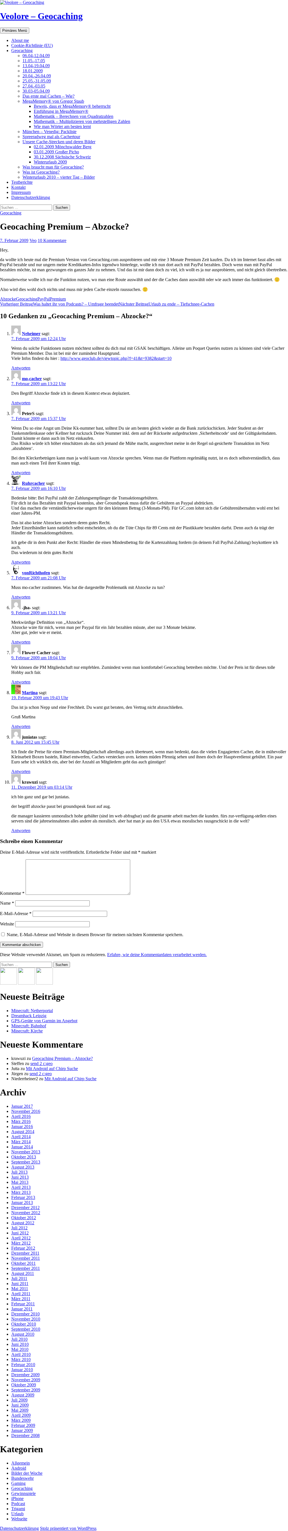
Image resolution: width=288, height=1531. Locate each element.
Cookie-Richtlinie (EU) (32, 45)
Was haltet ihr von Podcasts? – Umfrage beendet (59, 304)
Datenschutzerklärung (30, 197)
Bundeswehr (22, 1478)
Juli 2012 (19, 1227)
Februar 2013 (23, 1197)
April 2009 (21, 1415)
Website (7, 924)
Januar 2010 (22, 1369)
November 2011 (25, 1258)
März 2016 (21, 1121)
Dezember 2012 (25, 1207)
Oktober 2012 (23, 1217)
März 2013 (21, 1192)
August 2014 (22, 1131)
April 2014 (21, 1136)
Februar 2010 (23, 1364)
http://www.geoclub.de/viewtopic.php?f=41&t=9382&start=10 (116, 358)
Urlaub (17, 1513)
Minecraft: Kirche (27, 1030)
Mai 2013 (19, 1182)
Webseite (19, 1518)
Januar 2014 (22, 1146)
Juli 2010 (19, 1339)
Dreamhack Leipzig (28, 1015)
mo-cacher (32, 378)
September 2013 (25, 1162)
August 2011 (22, 1273)
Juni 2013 (20, 1177)
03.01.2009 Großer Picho (56, 151)
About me (20, 40)
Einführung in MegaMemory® (61, 111)
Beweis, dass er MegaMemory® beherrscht (72, 106)
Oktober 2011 (23, 1263)
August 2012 (22, 1222)
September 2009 (25, 1389)
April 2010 (21, 1354)
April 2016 (21, 1116)
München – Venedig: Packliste (49, 131)
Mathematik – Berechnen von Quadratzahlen (73, 116)
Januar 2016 (22, 1126)
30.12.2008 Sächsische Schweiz (62, 156)
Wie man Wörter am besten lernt (62, 126)
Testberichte (22, 182)
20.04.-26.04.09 (36, 75)
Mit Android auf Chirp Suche (52, 1068)
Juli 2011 (19, 1278)
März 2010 (21, 1359)
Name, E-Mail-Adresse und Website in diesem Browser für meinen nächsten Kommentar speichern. (95, 934)
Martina (30, 692)
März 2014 (21, 1141)
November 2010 (25, 1319)
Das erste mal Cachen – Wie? (48, 96)
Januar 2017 (22, 1106)
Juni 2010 (20, 1344)
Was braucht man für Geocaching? (53, 167)
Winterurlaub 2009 (50, 162)
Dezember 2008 (25, 1435)
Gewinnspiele (23, 1493)
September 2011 (25, 1268)
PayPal (43, 299)
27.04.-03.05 (33, 86)
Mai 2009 (19, 1410)
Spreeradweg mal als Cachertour (51, 136)
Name (7, 903)
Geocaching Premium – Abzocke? (62, 1058)
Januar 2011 (22, 1308)
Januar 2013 (22, 1202)
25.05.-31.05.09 (36, 81)
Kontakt (18, 187)
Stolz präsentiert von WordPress (68, 1528)
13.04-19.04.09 (36, 65)
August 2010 (22, 1334)
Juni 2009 (20, 1405)
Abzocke (8, 299)
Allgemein (20, 1463)
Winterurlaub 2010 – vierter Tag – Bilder (58, 177)
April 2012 (21, 1238)
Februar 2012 (23, 1248)
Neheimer (31, 333)
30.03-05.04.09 (36, 91)
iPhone (17, 1498)
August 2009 (22, 1395)
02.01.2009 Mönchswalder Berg (62, 146)
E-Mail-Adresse (16, 913)
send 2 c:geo (41, 1063)
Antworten (20, 368)
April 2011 (20, 1293)
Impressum (21, 192)
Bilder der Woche (26, 1473)
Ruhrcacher (33, 483)
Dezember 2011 (25, 1253)
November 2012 (25, 1212)
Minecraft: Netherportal (32, 1010)
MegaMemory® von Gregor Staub (53, 101)
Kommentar (12, 893)
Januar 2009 (22, 1430)
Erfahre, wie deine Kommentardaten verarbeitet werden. (157, 954)
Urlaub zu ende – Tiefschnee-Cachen (166, 304)
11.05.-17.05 (33, 60)
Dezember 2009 (25, 1374)
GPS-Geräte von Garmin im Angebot (44, 1020)
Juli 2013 (19, 1172)
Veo (33, 240)
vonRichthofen (36, 572)
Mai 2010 (19, 1349)
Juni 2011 (19, 1283)
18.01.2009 (32, 70)
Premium (58, 299)
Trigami (18, 1508)
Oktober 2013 (23, 1157)
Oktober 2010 (23, 1324)
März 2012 (21, 1243)
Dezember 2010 (25, 1314)
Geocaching (22, 50)
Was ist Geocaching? (41, 172)
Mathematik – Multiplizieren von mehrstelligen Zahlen (82, 121)
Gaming (18, 1483)
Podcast (18, 1503)
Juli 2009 (19, 1400)
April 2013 (21, 1187)
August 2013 (22, 1167)
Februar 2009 (23, 1425)
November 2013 (25, 1151)
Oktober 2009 (23, 1384)
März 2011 (20, 1298)
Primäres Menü (14, 30)
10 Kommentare (52, 240)
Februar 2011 (23, 1303)
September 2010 (25, 1329)
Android (18, 1468)
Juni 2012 (20, 1232)
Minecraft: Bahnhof (28, 1025)
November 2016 (25, 1111)
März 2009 (21, 1420)
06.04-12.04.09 (36, 55)
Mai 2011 (19, 1288)
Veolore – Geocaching (41, 16)
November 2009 (25, 1379)
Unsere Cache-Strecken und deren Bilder (58, 141)
